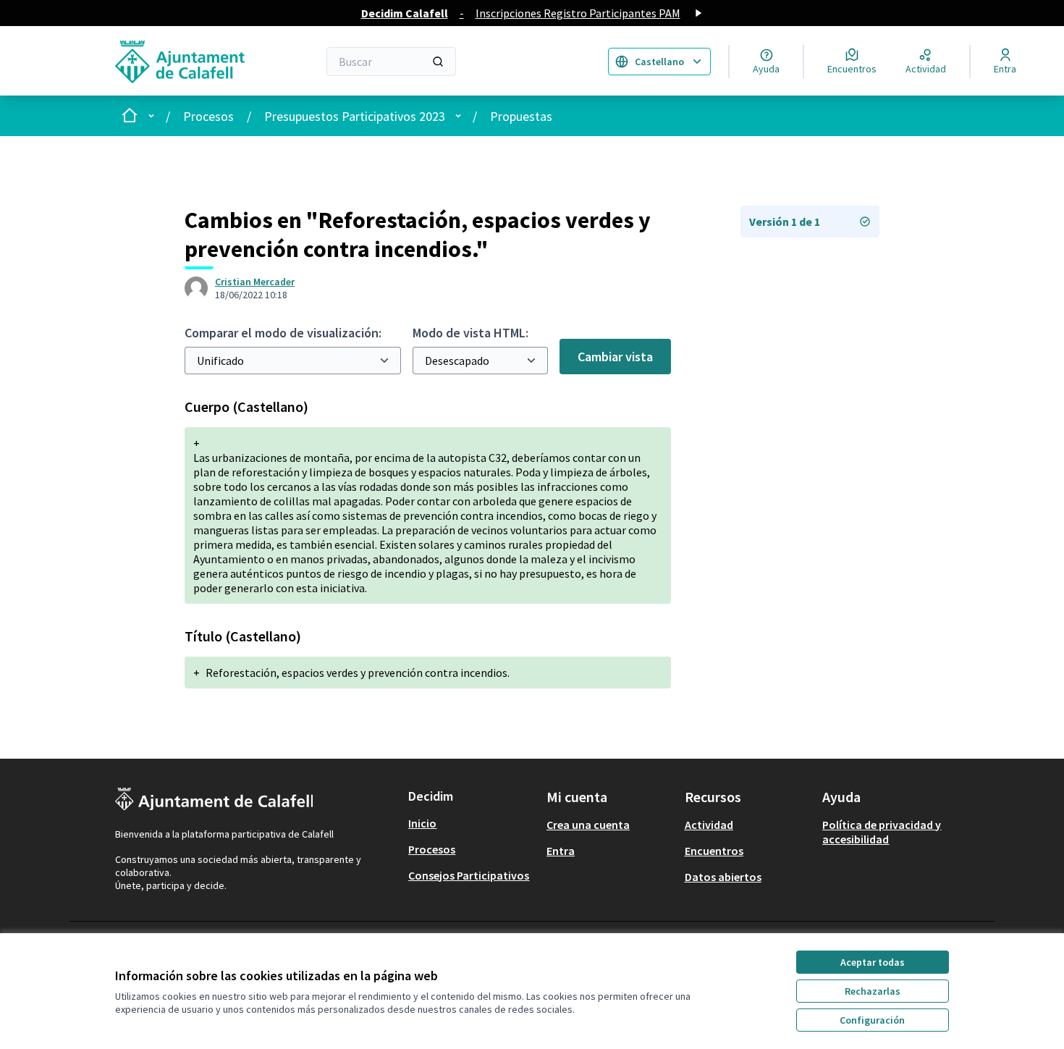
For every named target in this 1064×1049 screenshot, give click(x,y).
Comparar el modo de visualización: (283, 332)
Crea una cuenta (588, 824)
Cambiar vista (615, 356)
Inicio (422, 823)
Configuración (872, 1020)
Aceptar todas (872, 962)
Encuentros (714, 850)
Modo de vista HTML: (470, 332)
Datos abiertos (723, 876)
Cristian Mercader (255, 281)
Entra (560, 850)
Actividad (709, 824)
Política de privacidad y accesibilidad (881, 831)
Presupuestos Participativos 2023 (354, 116)
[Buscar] (437, 61)
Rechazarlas (872, 991)
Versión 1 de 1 (784, 221)
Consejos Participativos (468, 875)
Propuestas (521, 116)
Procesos (208, 116)
